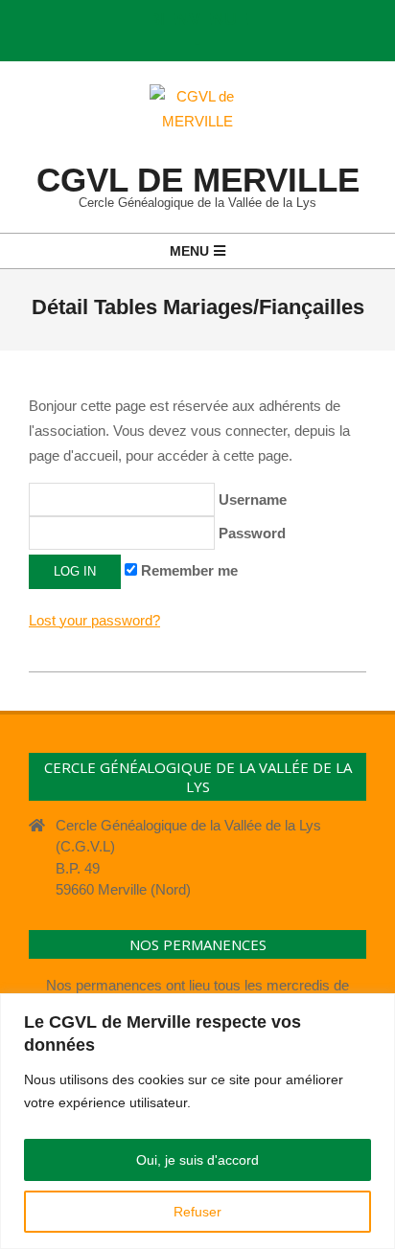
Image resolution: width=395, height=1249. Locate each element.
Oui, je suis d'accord (197, 1160)
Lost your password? (94, 620)
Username (251, 499)
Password (250, 533)
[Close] (374, 1009)
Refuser (197, 1211)
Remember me (187, 570)
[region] (197, 1121)
